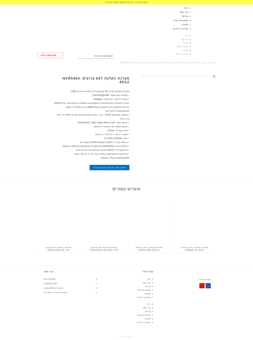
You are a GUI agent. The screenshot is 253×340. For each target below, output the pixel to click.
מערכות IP (181, 63)
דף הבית (212, 63)
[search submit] (80, 56)
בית (186, 7)
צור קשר (183, 12)
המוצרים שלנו (181, 20)
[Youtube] (202, 285)
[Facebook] (208, 285)
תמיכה (185, 24)
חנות (204, 63)
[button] (50, 55)
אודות (185, 16)
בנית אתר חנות (125, 337)
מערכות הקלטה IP (166, 63)
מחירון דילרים (180, 28)
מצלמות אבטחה (193, 63)
